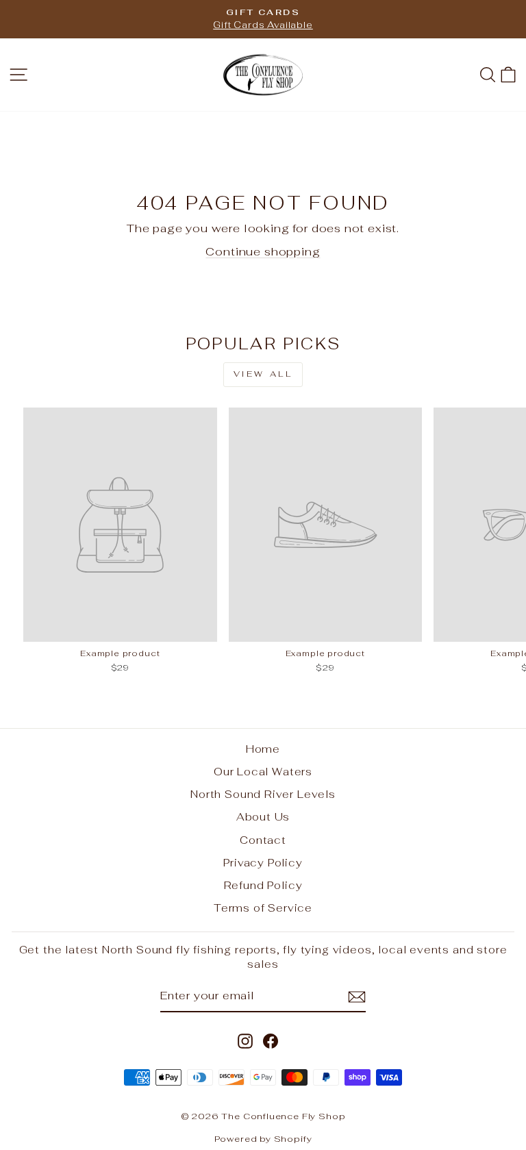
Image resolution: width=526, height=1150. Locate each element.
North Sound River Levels (263, 794)
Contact (263, 840)
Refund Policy (263, 885)
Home (263, 748)
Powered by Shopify (263, 1139)
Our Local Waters (263, 771)
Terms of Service (263, 907)
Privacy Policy (263, 862)
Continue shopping (262, 251)
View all (263, 373)
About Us (263, 816)
